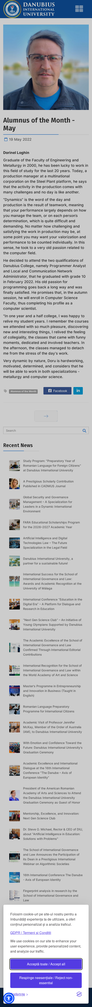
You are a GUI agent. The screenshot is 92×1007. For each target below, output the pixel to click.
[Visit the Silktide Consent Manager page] (79, 994)
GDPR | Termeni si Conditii (30, 932)
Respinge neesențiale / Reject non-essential (46, 980)
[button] (8, 998)
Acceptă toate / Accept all (46, 964)
